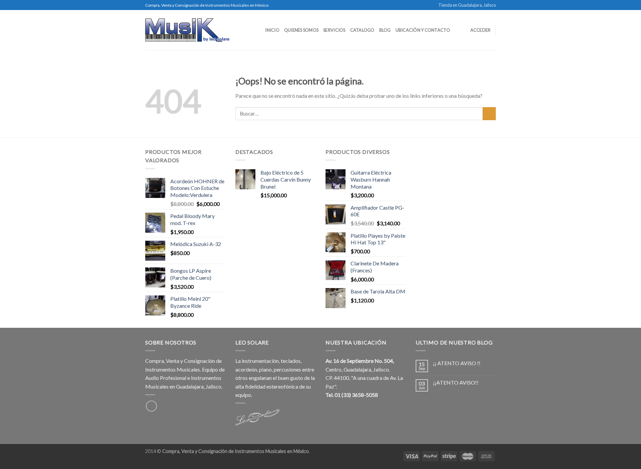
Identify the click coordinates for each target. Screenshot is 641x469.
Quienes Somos (301, 30)
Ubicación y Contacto (423, 30)
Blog (385, 30)
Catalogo (362, 30)
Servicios (334, 30)
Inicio (272, 30)
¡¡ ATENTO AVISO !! (456, 363)
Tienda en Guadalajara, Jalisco (467, 5)
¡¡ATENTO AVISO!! (455, 382)
